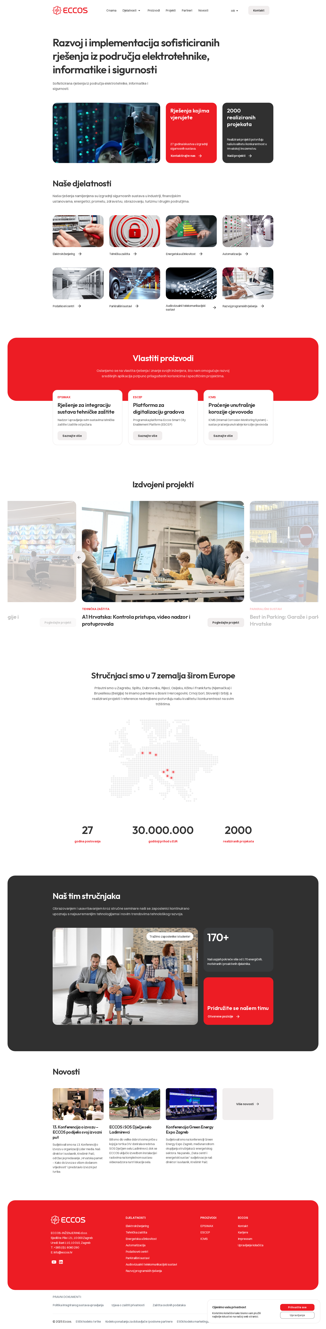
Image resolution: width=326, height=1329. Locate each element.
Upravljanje (297, 1315)
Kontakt (243, 1226)
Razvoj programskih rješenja (144, 1271)
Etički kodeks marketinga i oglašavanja (201, 1321)
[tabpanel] (87, 419)
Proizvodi (154, 10)
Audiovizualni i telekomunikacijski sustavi (151, 1264)
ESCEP (205, 1232)
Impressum (245, 1239)
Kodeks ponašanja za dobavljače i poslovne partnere (139, 1321)
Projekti (171, 10)
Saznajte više (72, 436)
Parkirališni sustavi (137, 1258)
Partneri (187, 10)
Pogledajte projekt (58, 622)
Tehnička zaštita (136, 1232)
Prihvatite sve (297, 1307)
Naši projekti (239, 156)
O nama (111, 10)
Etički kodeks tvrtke (88, 1321)
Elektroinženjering (137, 1226)
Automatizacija (135, 1245)
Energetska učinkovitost (141, 1239)
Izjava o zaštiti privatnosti (128, 1305)
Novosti (203, 10)
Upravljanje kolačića (250, 1245)
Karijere (243, 1232)
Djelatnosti (131, 10)
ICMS (204, 1239)
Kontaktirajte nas (186, 156)
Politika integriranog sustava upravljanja (78, 1305)
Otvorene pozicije (224, 1016)
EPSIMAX (206, 1226)
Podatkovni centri (137, 1251)
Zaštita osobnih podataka (169, 1305)
